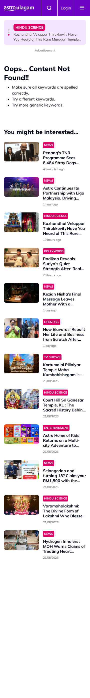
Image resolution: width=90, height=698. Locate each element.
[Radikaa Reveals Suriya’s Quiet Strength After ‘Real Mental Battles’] (21, 257)
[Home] (19, 8)
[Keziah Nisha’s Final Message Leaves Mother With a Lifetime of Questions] (21, 293)
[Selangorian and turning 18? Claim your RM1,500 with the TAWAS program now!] (21, 469)
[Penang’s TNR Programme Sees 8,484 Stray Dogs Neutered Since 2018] (21, 151)
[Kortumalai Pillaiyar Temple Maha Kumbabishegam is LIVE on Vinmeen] (21, 363)
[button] (9, 30)
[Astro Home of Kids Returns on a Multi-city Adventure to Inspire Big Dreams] (21, 434)
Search (49, 8)
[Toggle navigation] (82, 8)
